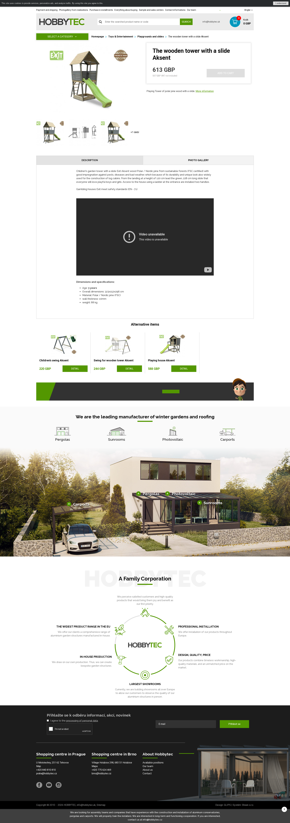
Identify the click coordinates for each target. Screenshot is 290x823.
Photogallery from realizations (73, 10)
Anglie (247, 10)
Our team (191, 10)
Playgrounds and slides (150, 36)
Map (38, 766)
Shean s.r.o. (248, 805)
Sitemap (101, 805)
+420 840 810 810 (46, 769)
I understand (280, 3)
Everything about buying (125, 10)
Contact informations (175, 10)
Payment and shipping (47, 10)
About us (148, 769)
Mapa (95, 766)
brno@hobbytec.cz (101, 773)
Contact (147, 773)
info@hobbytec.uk (211, 22)
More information (205, 91)
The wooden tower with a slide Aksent (188, 36)
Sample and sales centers (151, 10)
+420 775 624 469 (101, 769)
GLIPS (227, 805)
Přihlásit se (234, 724)
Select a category (60, 36)
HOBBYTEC (70, 805)
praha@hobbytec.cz (46, 773)
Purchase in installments (101, 10)
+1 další (135, 132)
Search (186, 21)
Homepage (97, 36)
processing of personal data (82, 720)
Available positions (153, 762)
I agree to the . (74, 720)
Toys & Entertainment (120, 36)
